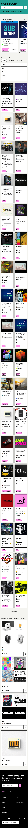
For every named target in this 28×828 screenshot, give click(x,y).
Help (17, 797)
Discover (4, 797)
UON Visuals (21, 513)
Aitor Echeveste (8, 103)
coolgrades (20, 398)
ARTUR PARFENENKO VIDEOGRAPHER (8, 163)
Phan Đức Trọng (21, 426)
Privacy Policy (19, 805)
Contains (4, 71)
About (3, 807)
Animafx (19, 250)
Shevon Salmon (21, 221)
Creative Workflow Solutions (8, 44)
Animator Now (7, 223)
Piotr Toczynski (21, 572)
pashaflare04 (7, 650)
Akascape (19, 368)
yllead (18, 599)
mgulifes (6, 365)
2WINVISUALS (7, 251)
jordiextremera (7, 760)
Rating (3, 79)
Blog (3, 800)
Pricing (3, 802)
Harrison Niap (20, 159)
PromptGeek (7, 485)
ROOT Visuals (7, 453)
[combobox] (13, 7)
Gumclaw (4, 810)
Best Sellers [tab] (11, 60)
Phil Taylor (19, 99)
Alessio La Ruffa (21, 455)
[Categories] (25, 7)
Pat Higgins (20, 307)
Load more (14, 611)
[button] (25, 654)
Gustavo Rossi (7, 510)
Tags (3, 68)
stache (5, 280)
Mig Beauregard (21, 277)
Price (3, 75)
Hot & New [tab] (19, 60)
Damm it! (19, 190)
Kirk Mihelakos (7, 132)
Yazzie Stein (7, 686)
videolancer (8, 310)
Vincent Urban (7, 723)
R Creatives (6, 395)
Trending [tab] (4, 60)
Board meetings (20, 800)
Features (4, 805)
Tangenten (19, 130)
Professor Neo (20, 480)
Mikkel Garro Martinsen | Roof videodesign (8, 600)
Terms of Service (20, 802)
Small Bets (4, 812)
